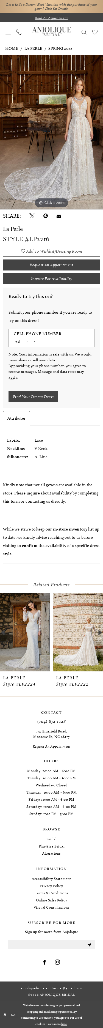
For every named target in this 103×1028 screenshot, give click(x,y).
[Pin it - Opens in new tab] (45, 216)
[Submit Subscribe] (89, 944)
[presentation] (25, 632)
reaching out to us (64, 537)
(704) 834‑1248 (51, 721)
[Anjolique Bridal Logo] (51, 32)
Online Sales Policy (51, 900)
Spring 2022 (60, 48)
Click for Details (56, 8)
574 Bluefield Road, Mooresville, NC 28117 (51, 734)
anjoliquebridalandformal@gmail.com (51, 988)
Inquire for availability (51, 278)
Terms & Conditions (51, 893)
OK (13, 1014)
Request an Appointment (51, 265)
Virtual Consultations (51, 907)
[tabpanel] (51, 132)
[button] (8, 31)
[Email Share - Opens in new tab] (58, 215)
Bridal (51, 839)
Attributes (16, 418)
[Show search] (84, 31)
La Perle (33, 48)
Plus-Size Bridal (52, 846)
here (64, 1024)
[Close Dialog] (4, 1014)
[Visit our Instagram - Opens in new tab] (57, 962)
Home (11, 48)
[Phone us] (18, 31)
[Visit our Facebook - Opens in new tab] (44, 962)
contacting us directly (45, 501)
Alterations (51, 853)
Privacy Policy (51, 886)
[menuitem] (8, 31)
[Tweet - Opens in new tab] (32, 216)
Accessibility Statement (51, 878)
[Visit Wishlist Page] (95, 31)
